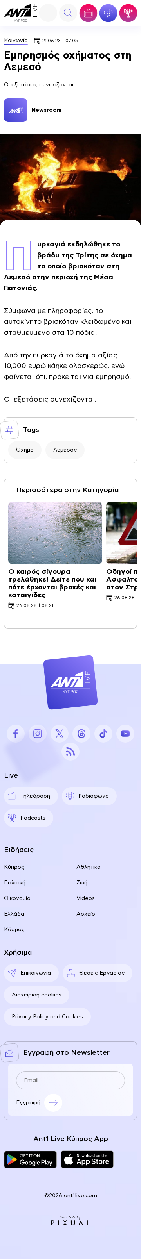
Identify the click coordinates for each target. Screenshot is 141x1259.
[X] (60, 734)
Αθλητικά (88, 867)
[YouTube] (125, 734)
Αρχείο (85, 914)
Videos (85, 898)
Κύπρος (14, 867)
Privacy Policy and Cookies (47, 1017)
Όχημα (25, 450)
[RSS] (70, 752)
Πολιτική (14, 883)
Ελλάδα (14, 914)
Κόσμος (14, 929)
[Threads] (81, 734)
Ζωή (81, 883)
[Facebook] (16, 734)
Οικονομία (17, 898)
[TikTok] (103, 734)
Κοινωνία (16, 40)
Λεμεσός (65, 450)
